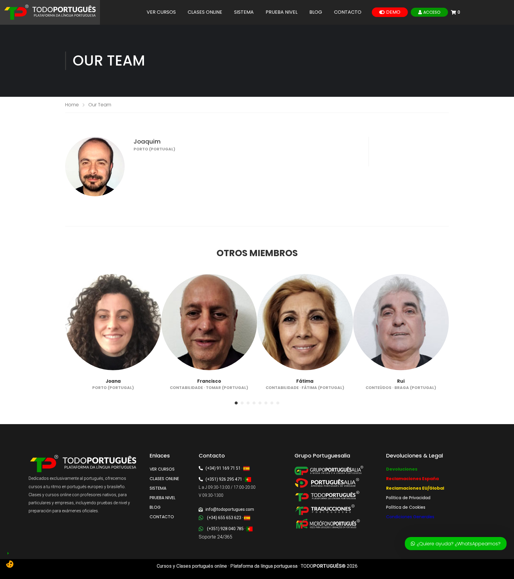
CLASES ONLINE (205, 12)
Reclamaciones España (412, 479)
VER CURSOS (161, 12)
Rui (401, 381)
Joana (113, 381)
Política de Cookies (405, 507)
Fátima (305, 381)
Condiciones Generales (410, 517)
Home (72, 104)
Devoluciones (401, 469)
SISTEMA (244, 12)
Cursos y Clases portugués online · (193, 566)
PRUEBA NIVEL (281, 12)
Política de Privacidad (408, 498)
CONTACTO (347, 12)
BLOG (315, 12)
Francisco (209, 381)
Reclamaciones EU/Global (415, 488)
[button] (236, 402)
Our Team (99, 104)
